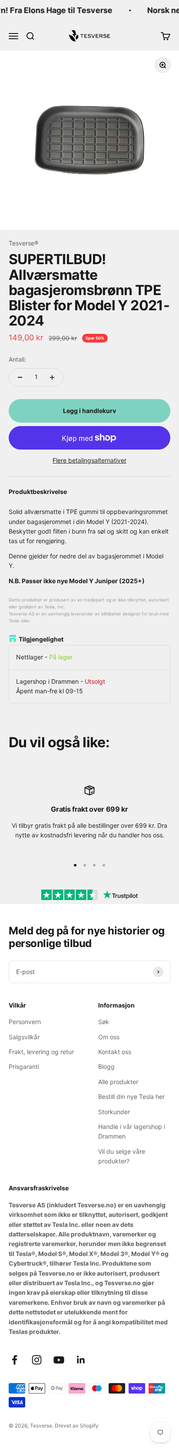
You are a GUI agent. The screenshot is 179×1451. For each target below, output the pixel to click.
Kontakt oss (114, 1051)
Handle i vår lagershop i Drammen (131, 1131)
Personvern (25, 1021)
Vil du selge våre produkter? (121, 1156)
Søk (103, 1021)
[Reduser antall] (20, 377)
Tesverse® (23, 243)
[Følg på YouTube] (59, 1360)
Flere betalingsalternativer (89, 460)
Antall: (17, 359)
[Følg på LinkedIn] (81, 1360)
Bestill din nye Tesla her (131, 1096)
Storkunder (114, 1111)
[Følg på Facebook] (14, 1360)
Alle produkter (118, 1081)
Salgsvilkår (24, 1037)
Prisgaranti (24, 1066)
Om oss (108, 1037)
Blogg (106, 1066)
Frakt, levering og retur (41, 1051)
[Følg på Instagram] (37, 1360)
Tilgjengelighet (41, 639)
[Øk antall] (52, 377)
